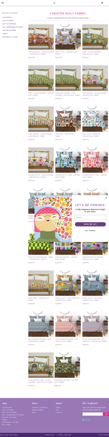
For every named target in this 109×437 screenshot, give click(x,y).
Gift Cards (6, 424)
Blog (34, 412)
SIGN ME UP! (90, 224)
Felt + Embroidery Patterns (12, 27)
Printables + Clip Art (10, 37)
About (58, 407)
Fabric (4, 34)
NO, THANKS (90, 230)
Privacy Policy (49, 435)
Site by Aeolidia (103, 435)
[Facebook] (83, 420)
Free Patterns (37, 410)
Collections (6, 17)
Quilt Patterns (8, 20)
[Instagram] (86, 420)
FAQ (57, 410)
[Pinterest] (89, 420)
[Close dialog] (106, 197)
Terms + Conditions (64, 435)
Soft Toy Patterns (9, 24)
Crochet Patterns (9, 30)
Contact (59, 412)
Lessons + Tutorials (39, 407)
